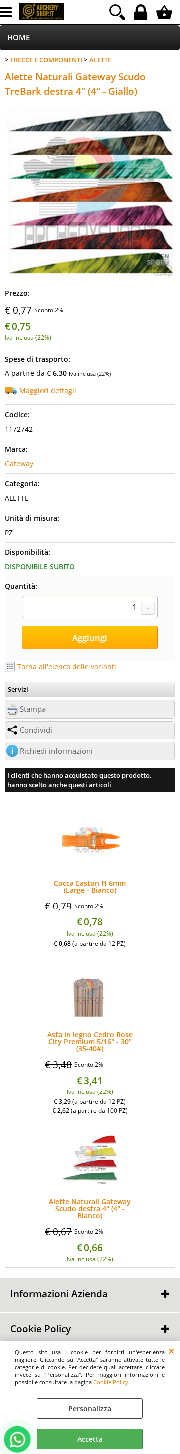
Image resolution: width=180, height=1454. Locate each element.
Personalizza (90, 1408)
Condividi (36, 730)
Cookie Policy (111, 1382)
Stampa (33, 709)
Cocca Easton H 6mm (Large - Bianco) (90, 887)
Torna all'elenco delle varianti (67, 666)
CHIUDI (171, 1351)
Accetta (90, 1439)
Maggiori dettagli (48, 390)
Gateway (19, 463)
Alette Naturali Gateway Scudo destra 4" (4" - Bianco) (90, 1208)
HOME (19, 37)
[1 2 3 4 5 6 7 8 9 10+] (90, 608)
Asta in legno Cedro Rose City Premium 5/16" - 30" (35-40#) (90, 1041)
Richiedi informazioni (56, 751)
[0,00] (165, 12)
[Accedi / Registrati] (142, 12)
